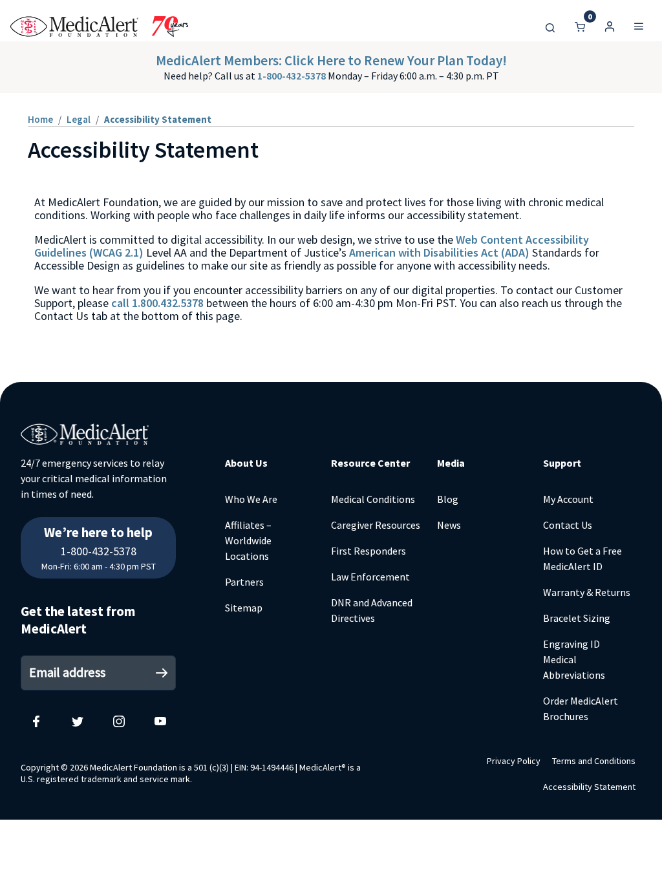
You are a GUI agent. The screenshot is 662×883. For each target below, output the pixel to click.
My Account (568, 499)
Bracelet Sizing (576, 618)
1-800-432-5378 (292, 75)
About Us (246, 462)
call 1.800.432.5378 (157, 302)
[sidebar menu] (639, 26)
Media (451, 462)
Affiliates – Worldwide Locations (248, 540)
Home (40, 119)
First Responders (368, 550)
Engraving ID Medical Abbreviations (574, 659)
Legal (79, 119)
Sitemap (243, 607)
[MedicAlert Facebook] (36, 721)
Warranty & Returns (586, 592)
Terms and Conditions (593, 761)
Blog (447, 499)
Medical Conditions (373, 499)
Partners (244, 581)
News (449, 524)
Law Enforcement (370, 576)
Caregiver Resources (375, 524)
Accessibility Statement (589, 787)
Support (562, 462)
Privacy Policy (513, 761)
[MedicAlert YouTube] (160, 721)
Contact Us (567, 524)
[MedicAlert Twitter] (77, 721)
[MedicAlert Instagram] (118, 721)
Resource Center (370, 462)
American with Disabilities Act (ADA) (439, 252)
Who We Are (251, 499)
